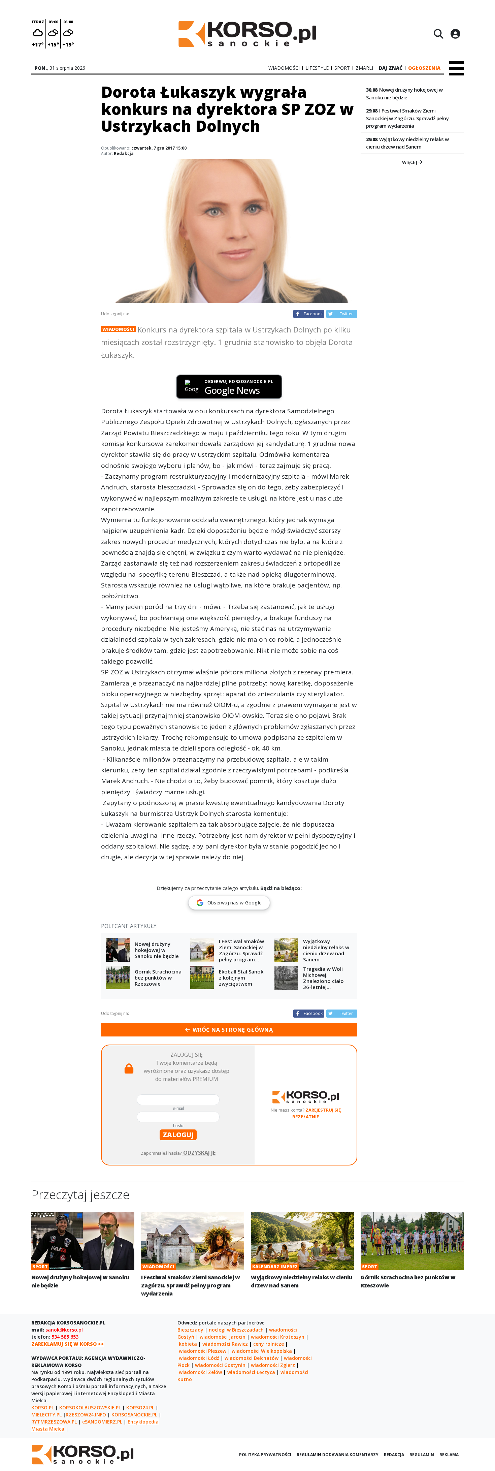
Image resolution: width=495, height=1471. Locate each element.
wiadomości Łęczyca (251, 1372)
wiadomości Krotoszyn (277, 1337)
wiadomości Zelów (200, 1372)
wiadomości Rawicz (225, 1344)
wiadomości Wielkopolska (262, 1351)
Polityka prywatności (265, 1455)
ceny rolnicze (268, 1344)
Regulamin (421, 1455)
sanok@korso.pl (64, 1329)
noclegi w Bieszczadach (236, 1329)
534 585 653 (65, 1337)
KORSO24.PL (140, 1407)
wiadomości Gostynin (220, 1365)
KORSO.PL (42, 1407)
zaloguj (178, 1134)
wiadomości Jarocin (222, 1337)
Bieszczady (190, 1329)
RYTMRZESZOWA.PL (54, 1421)
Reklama (449, 1455)
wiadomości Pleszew (202, 1351)
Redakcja (124, 153)
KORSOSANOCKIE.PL (134, 1414)
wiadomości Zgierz (273, 1365)
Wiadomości (118, 329)
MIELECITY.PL (46, 1414)
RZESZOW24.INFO (86, 1414)
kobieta (188, 1344)
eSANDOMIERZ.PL (102, 1421)
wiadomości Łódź (199, 1358)
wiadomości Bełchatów (251, 1358)
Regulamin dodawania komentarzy (337, 1455)
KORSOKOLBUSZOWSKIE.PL (90, 1407)
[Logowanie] (455, 33)
